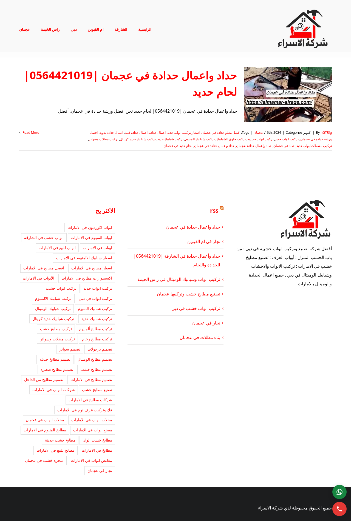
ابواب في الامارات (97, 247)
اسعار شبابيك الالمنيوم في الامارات (84, 257)
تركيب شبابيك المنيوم (200, 139)
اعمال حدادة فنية (136, 132)
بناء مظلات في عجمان (200, 337)
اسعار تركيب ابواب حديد (183, 132)
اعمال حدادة (157, 132)
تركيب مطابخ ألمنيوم (95, 328)
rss (214, 210)
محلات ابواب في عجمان (45, 419)
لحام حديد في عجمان (178, 145)
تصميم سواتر (70, 349)
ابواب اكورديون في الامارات (89, 227)
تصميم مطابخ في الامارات (91, 379)
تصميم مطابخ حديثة (54, 359)
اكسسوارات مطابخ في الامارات (86, 278)
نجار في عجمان (206, 323)
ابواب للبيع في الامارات (57, 247)
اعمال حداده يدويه (111, 132)
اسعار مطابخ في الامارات (91, 268)
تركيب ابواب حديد (287, 139)
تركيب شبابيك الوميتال (53, 308)
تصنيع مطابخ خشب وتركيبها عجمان (188, 294)
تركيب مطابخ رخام (97, 338)
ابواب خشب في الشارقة (44, 237)
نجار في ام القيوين (203, 241)
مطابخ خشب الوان (97, 440)
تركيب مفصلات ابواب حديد (314, 145)
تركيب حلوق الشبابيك (231, 139)
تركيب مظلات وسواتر (103, 139)
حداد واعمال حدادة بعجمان (254, 145)
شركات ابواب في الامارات (53, 389)
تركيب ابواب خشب (61, 288)
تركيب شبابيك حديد (170, 139)
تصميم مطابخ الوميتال (95, 359)
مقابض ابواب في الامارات (91, 460)
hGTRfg (326, 132)
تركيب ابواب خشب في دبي (195, 308)
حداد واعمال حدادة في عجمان (214, 145)
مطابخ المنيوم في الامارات (45, 429)
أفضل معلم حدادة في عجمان (220, 132)
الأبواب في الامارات (38, 278)
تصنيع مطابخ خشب (97, 389)
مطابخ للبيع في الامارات (55, 450)
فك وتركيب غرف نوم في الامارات (84, 409)
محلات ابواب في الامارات (91, 419)
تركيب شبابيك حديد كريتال (138, 139)
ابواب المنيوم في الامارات (91, 237)
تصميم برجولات (99, 349)
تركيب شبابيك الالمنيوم (53, 298)
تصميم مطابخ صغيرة (57, 369)
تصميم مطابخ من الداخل (43, 379)
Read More (30, 132)
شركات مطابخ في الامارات (90, 399)
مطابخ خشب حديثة (60, 440)
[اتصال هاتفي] (339, 509)
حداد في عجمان (284, 145)
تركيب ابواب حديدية (260, 139)
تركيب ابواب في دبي (95, 298)
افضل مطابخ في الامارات (43, 268)
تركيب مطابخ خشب (56, 328)
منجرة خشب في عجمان (44, 460)
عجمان (258, 132)
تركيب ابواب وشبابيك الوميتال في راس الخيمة (178, 279)
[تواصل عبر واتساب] (339, 492)
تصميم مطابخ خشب (96, 369)
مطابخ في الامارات (97, 450)
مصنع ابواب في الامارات (92, 429)
